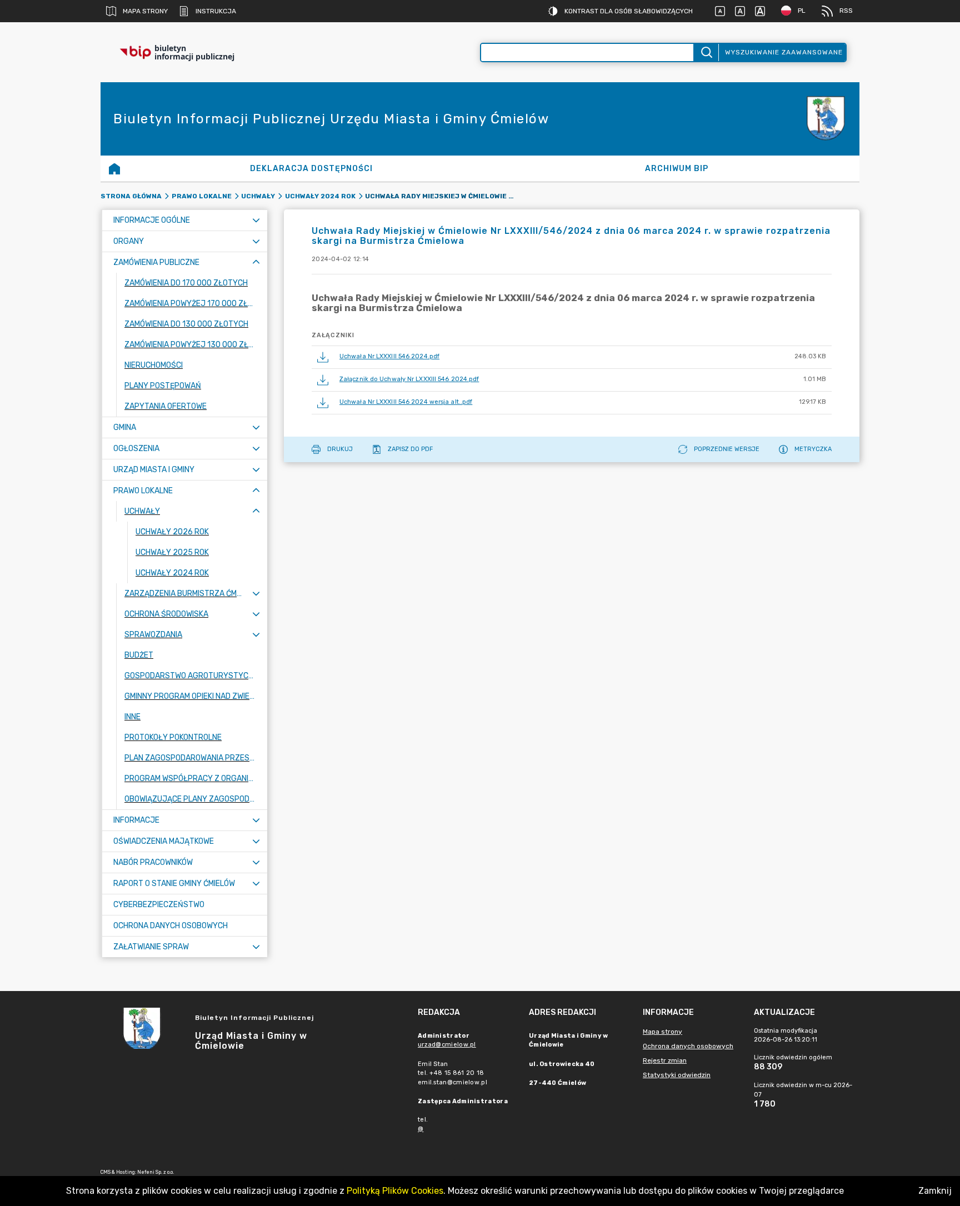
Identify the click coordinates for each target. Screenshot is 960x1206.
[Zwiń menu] (256, 262)
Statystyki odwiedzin (677, 1075)
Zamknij (935, 1190)
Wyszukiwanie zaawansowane (784, 52)
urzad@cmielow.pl (447, 1044)
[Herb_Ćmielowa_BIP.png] (826, 119)
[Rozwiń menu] (256, 220)
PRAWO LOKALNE (202, 196)
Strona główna (131, 196)
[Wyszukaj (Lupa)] (705, 52)
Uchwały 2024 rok (320, 196)
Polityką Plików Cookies (395, 1190)
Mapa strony (145, 11)
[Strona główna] (114, 168)
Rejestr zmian (665, 1060)
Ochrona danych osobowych (688, 1046)
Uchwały (258, 196)
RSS (846, 10)
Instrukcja (216, 11)
